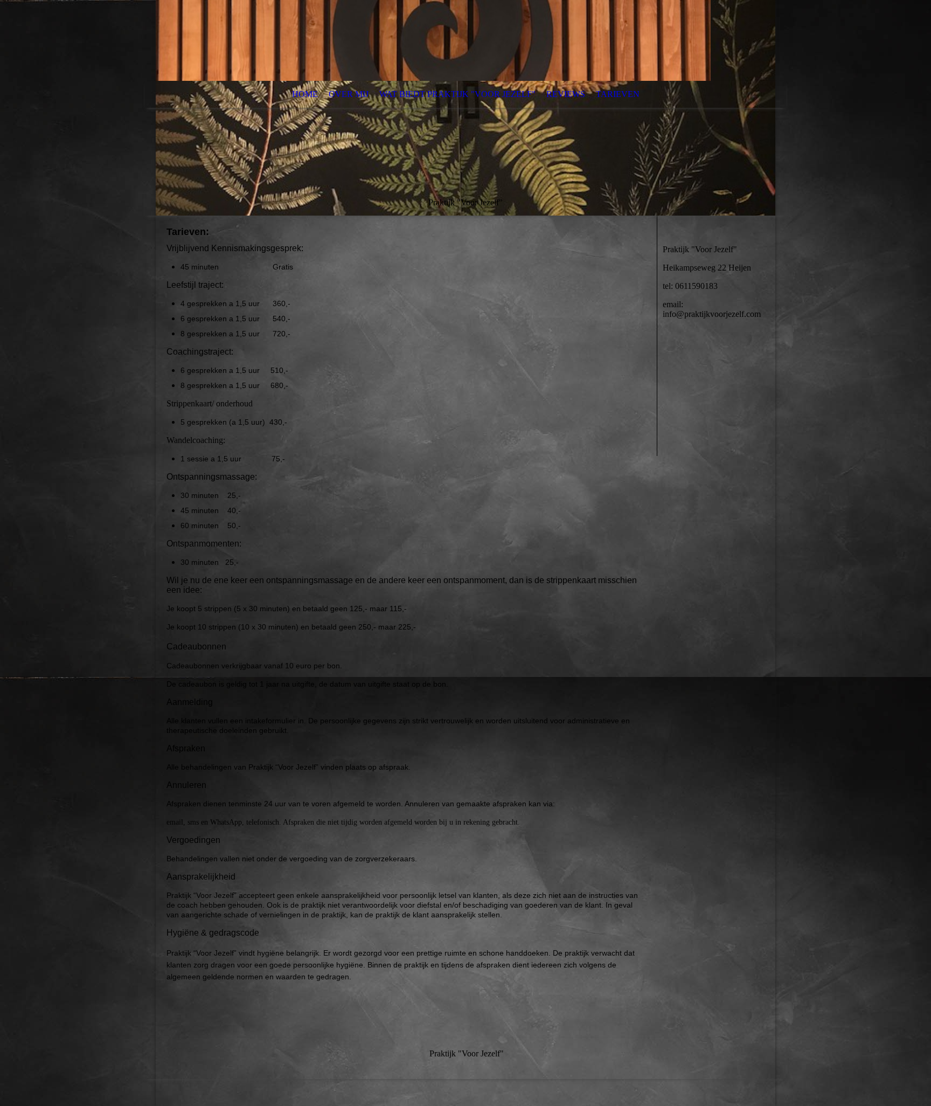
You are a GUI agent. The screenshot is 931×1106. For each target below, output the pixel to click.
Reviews (565, 94)
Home (305, 94)
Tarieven (618, 94)
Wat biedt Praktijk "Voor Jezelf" (457, 94)
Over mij (349, 94)
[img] (465, 108)
